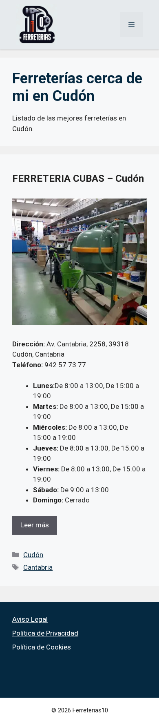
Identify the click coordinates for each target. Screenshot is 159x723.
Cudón (33, 555)
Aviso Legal (30, 619)
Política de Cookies (41, 647)
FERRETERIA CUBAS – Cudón (78, 178)
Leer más (34, 525)
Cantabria (38, 567)
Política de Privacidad (45, 633)
